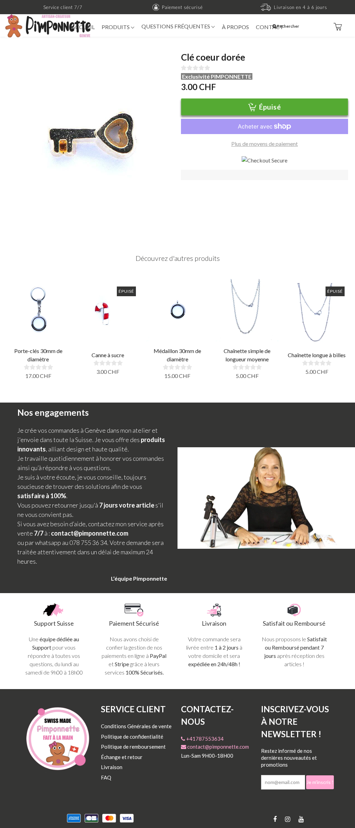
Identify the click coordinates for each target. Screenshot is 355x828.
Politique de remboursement (133, 746)
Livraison (111, 767)
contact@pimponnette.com (217, 746)
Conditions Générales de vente (136, 726)
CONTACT (270, 27)
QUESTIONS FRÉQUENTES (176, 26)
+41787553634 (204, 738)
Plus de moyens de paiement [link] (264, 143)
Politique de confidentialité (132, 736)
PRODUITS (116, 27)
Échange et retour (121, 757)
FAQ (106, 777)
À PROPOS (235, 27)
